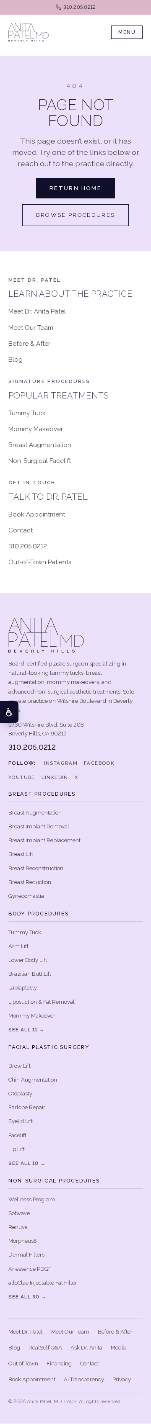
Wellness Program (31, 1199)
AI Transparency (84, 1379)
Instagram (61, 763)
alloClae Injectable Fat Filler (42, 1283)
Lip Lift (16, 1149)
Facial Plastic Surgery (49, 1047)
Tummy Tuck (27, 413)
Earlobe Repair (26, 1107)
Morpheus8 (22, 1241)
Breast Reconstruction (35, 868)
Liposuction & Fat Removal (41, 1002)
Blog (15, 359)
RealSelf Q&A (45, 1347)
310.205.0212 (27, 546)
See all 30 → (27, 1297)
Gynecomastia (26, 896)
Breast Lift (20, 854)
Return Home (75, 188)
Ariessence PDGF (30, 1269)
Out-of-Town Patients (39, 562)
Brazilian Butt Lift (29, 974)
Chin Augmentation (32, 1080)
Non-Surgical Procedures (53, 1180)
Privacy (121, 1379)
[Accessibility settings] (9, 712)
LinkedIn (55, 777)
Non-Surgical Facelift (39, 461)
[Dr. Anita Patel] (28, 32)
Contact (20, 530)
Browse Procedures (75, 215)
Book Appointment (36, 514)
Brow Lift (19, 1066)
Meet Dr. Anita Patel (37, 311)
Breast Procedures (42, 794)
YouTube (21, 777)
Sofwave (19, 1213)
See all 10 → (27, 1163)
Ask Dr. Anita (86, 1347)
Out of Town (23, 1363)
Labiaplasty (22, 987)
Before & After (29, 343)
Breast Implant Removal (38, 826)
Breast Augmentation (39, 445)
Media (118, 1347)
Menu (126, 32)
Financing (59, 1363)
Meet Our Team (30, 328)
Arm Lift (18, 946)
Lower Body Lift (27, 960)
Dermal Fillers (26, 1255)
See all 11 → (26, 1030)
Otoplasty (20, 1093)
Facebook (99, 763)
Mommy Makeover (35, 429)
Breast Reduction (29, 882)
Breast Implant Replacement (44, 840)
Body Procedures (38, 913)
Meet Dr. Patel (25, 1332)
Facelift (17, 1135)
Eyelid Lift (20, 1121)
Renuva (18, 1227)
